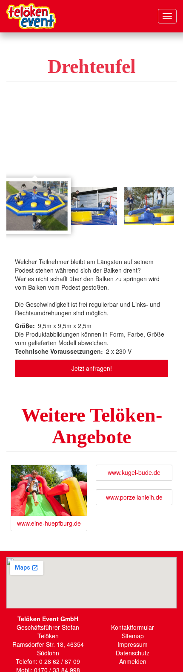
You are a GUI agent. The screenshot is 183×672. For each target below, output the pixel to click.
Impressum (132, 644)
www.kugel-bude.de (134, 472)
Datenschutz (132, 653)
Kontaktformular (132, 627)
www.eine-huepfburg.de (49, 523)
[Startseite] (31, 16)
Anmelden (132, 661)
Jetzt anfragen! (91, 368)
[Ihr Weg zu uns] (91, 582)
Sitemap (133, 635)
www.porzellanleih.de (134, 497)
